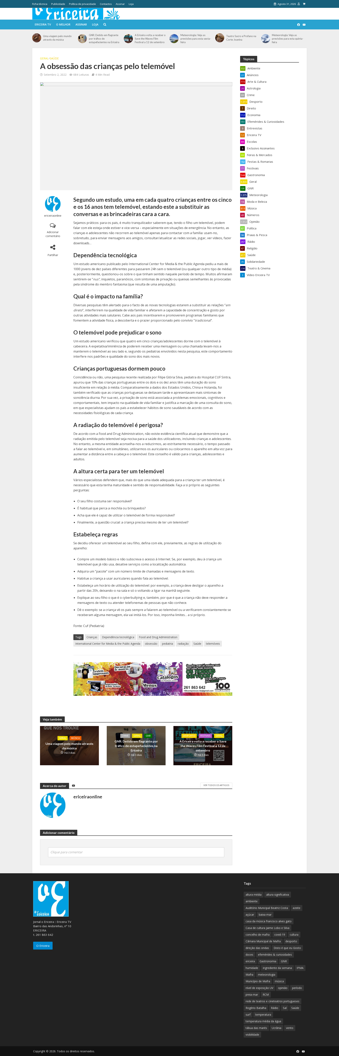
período (297, 988)
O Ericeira (42, 946)
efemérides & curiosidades (275, 954)
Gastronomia (268, 961)
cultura (294, 934)
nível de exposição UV (259, 988)
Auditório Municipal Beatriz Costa (267, 908)
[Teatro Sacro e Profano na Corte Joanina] (219, 37)
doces (249, 954)
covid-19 (279, 934)
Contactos (106, 4)
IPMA (300, 968)
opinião (282, 988)
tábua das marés (256, 1028)
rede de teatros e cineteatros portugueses (272, 1001)
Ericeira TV (43, 24)
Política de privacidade (82, 4)
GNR (148, 735)
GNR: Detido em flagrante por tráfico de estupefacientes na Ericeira (104, 39)
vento (289, 1028)
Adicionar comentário (53, 234)
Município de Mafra (258, 981)
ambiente (252, 901)
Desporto (189, 735)
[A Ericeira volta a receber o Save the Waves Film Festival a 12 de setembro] (128, 38)
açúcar (250, 914)
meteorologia (266, 974)
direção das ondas (257, 948)
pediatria (167, 643)
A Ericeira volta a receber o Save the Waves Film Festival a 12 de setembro (150, 39)
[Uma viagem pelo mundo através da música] (36, 37)
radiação (183, 643)
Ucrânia (276, 1028)
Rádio (274, 1008)
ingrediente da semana (277, 968)
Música (75, 738)
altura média (254, 894)
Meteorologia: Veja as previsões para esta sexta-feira (195, 39)
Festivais (205, 735)
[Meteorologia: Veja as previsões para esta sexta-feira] (174, 38)
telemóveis (213, 643)
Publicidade (58, 4)
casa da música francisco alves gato (269, 921)
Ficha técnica (39, 4)
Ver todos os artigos (216, 785)
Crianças (92, 637)
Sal (285, 1008)
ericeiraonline (52, 215)
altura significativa (277, 894)
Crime (125, 735)
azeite (296, 908)
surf (248, 1014)
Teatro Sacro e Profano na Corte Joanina (241, 38)
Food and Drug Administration (158, 637)
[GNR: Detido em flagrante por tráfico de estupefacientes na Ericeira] (82, 38)
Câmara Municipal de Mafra (263, 941)
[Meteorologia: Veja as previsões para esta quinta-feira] (265, 38)
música (279, 981)
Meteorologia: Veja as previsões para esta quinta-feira (287, 39)
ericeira (250, 961)
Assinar (120, 4)
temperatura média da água (263, 1021)
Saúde (54, 58)
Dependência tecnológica (118, 637)
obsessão (151, 643)
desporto (291, 941)
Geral (44, 58)
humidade (252, 968)
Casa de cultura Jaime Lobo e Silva (267, 928)
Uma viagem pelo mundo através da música (57, 38)
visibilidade (252, 1034)
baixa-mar (265, 914)
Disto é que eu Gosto (287, 948)
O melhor (63, 24)
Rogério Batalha (256, 1008)
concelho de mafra (258, 934)
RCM (266, 994)
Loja (131, 4)
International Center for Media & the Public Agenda (107, 643)
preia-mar (252, 994)
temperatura (263, 1014)
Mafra (249, 974)
